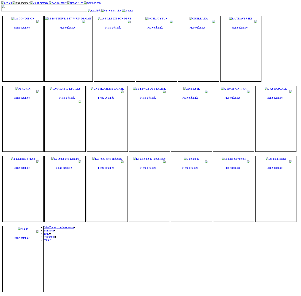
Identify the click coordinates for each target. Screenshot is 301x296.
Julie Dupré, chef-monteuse (59, 227)
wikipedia (49, 236)
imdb (46, 233)
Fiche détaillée (22, 27)
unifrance (49, 230)
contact (47, 239)
